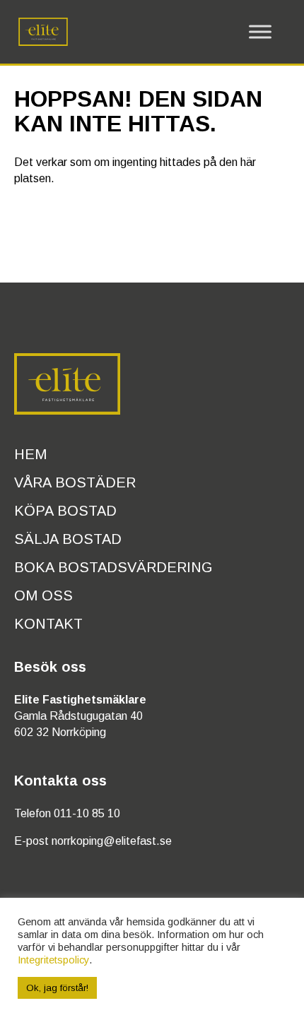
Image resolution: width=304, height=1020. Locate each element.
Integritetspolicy (53, 960)
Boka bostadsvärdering (113, 567)
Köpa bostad (65, 510)
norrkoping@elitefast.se (112, 841)
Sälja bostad (68, 539)
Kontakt (48, 623)
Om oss (43, 595)
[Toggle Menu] (260, 31)
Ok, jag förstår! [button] (57, 988)
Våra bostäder (75, 482)
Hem (30, 454)
